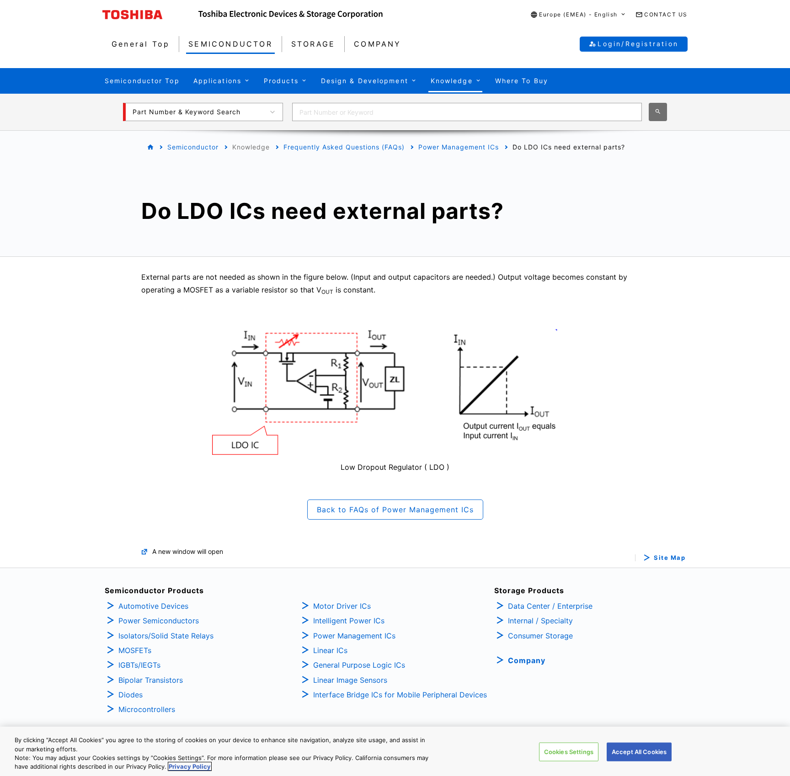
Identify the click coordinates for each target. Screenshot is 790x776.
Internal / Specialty (540, 620)
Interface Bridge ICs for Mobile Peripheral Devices (400, 694)
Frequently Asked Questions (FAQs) (344, 147)
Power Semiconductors (158, 620)
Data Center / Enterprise (550, 606)
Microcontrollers (146, 709)
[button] (578, 15)
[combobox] (467, 112)
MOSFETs (134, 650)
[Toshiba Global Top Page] (150, 14)
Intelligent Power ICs (348, 620)
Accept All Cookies (639, 751)
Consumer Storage (540, 635)
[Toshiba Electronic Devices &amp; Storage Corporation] (290, 14)
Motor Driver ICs (342, 606)
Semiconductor (193, 147)
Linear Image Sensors (350, 680)
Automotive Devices (153, 606)
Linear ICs (330, 650)
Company (526, 660)
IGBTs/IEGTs (139, 665)
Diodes (130, 694)
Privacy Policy (190, 766)
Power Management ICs (458, 147)
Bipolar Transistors (150, 680)
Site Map (669, 557)
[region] (395, 751)
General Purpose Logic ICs (359, 665)
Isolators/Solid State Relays (166, 635)
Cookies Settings (568, 751)
